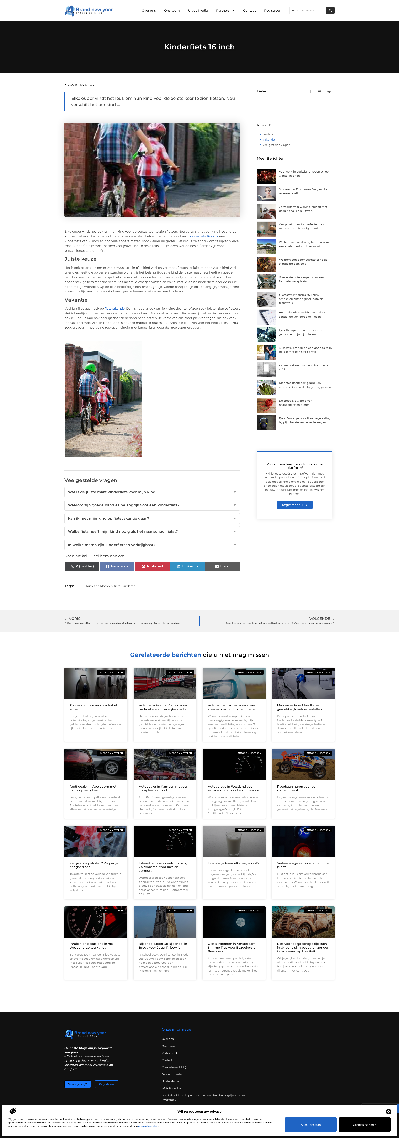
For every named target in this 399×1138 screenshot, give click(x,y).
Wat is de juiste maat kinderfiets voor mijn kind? (152, 492)
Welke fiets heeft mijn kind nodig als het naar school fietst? (152, 531)
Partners (223, 10)
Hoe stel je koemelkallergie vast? (233, 863)
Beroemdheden (172, 1074)
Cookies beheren (365, 1124)
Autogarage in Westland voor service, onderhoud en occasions (234, 788)
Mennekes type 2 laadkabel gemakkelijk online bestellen (299, 707)
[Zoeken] (330, 10)
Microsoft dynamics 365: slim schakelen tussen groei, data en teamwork (301, 299)
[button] (389, 1112)
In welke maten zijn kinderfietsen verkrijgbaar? (152, 545)
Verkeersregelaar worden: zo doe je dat (303, 865)
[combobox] (308, 10)
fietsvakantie (115, 309)
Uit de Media (198, 10)
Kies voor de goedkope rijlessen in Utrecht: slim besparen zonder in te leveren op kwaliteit (302, 947)
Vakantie (269, 139)
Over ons (149, 10)
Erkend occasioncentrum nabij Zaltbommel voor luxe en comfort (163, 867)
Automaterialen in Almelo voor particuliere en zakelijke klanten (163, 707)
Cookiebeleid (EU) (174, 1067)
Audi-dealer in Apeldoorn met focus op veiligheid (93, 788)
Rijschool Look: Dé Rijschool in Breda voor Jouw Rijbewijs (163, 945)
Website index (171, 1088)
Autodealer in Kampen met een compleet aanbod (163, 788)
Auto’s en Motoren (79, 85)
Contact (249, 10)
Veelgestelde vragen (276, 145)
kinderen (129, 586)
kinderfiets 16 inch (204, 236)
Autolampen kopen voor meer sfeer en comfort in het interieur (233, 707)
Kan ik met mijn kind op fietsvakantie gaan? (152, 518)
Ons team (172, 10)
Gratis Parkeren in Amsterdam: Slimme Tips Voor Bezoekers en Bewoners (232, 947)
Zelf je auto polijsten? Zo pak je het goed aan (94, 865)
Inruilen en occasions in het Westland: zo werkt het (91, 945)
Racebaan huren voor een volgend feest (297, 788)
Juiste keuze (271, 134)
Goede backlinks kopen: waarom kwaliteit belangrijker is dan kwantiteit (203, 1097)
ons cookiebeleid (148, 1125)
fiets (117, 586)
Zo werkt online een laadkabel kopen (93, 707)
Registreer (272, 10)
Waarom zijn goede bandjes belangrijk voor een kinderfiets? (152, 505)
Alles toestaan (311, 1124)
